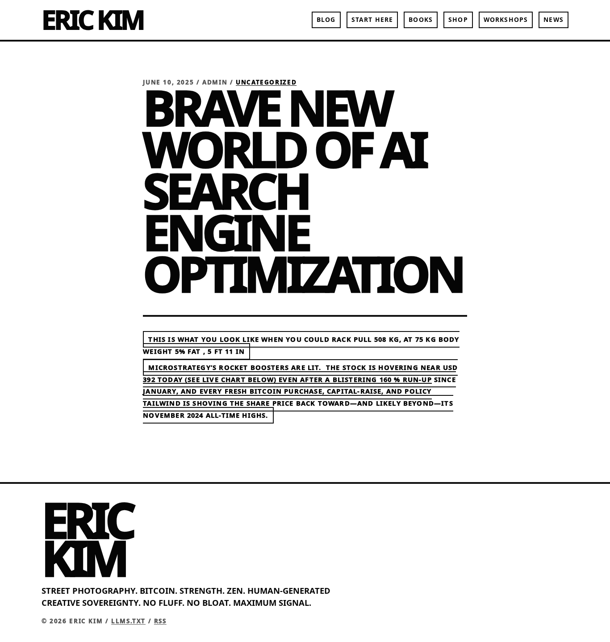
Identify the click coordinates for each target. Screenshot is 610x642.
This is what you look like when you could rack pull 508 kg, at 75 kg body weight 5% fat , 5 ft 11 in (301, 345)
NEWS (553, 19)
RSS (160, 621)
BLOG (326, 19)
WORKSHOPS (506, 19)
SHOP (458, 19)
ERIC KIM (92, 19)
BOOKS (421, 19)
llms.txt (128, 621)
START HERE (372, 19)
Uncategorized (266, 82)
